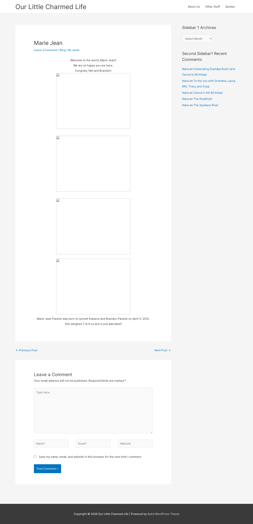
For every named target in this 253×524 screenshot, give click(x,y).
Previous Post (26, 350)
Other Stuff (212, 6)
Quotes (230, 6)
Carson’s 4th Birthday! (208, 92)
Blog (63, 50)
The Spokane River (206, 105)
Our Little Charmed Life (50, 7)
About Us (194, 6)
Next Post (162, 350)
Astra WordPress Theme (163, 514)
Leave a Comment (45, 50)
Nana (185, 69)
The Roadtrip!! (203, 99)
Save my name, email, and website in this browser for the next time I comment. (90, 456)
